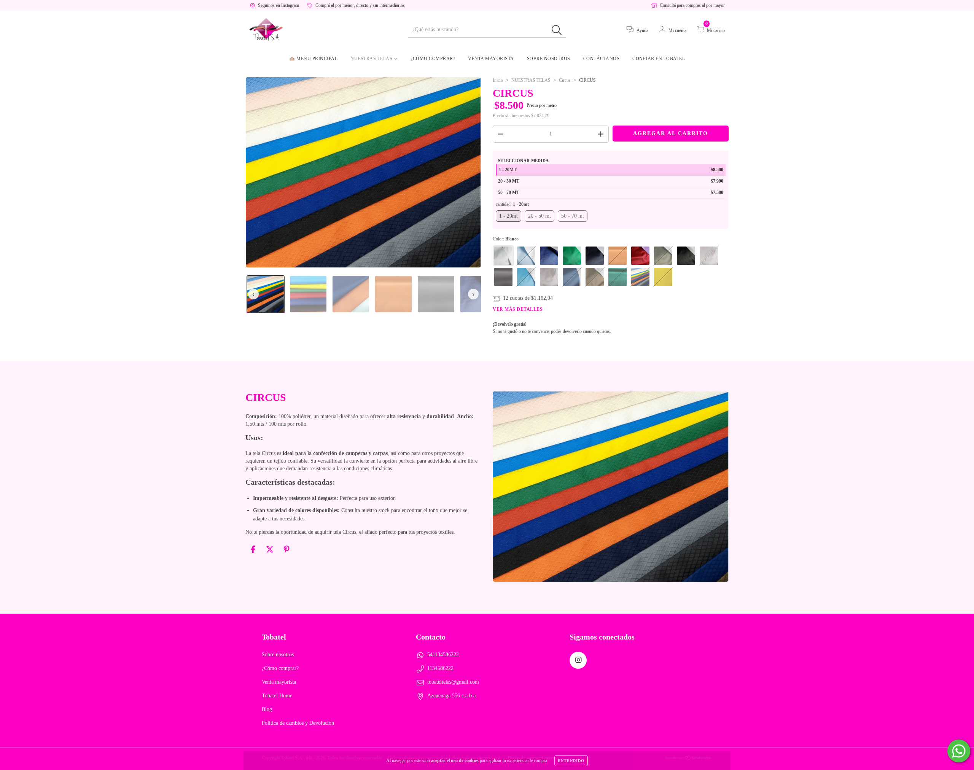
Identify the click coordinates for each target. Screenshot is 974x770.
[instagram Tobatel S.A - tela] (578, 660)
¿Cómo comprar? (433, 58)
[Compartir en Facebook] (253, 552)
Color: (506, 239)
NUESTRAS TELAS (531, 80)
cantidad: (512, 204)
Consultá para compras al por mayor (692, 5)
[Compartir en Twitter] (270, 552)
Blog (267, 709)
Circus (565, 80)
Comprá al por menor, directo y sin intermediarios (360, 5)
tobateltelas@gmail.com (453, 682)
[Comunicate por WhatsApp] (958, 751)
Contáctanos (601, 58)
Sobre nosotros (548, 58)
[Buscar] (557, 30)
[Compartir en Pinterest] (286, 552)
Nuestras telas (372, 58)
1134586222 (440, 668)
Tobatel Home (277, 695)
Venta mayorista (491, 58)
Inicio (498, 80)
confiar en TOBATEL (658, 58)
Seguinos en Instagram (278, 5)
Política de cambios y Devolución (298, 723)
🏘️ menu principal (313, 58)
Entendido (571, 761)
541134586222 (443, 654)
